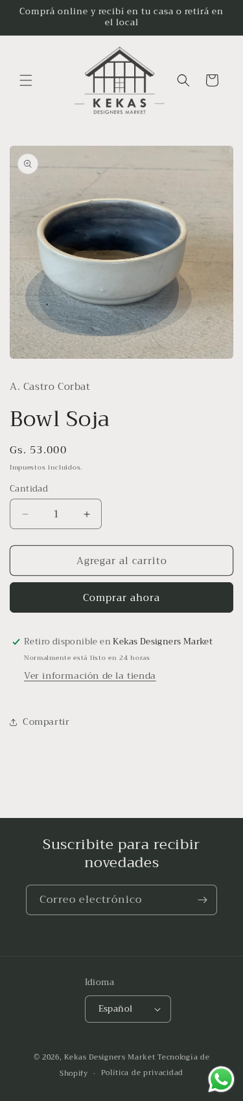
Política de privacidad (142, 1073)
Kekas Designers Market (109, 1057)
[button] (26, 80)
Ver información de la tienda (90, 675)
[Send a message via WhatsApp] (221, 1079)
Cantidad (29, 488)
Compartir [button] (46, 721)
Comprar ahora (121, 597)
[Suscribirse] (202, 900)
